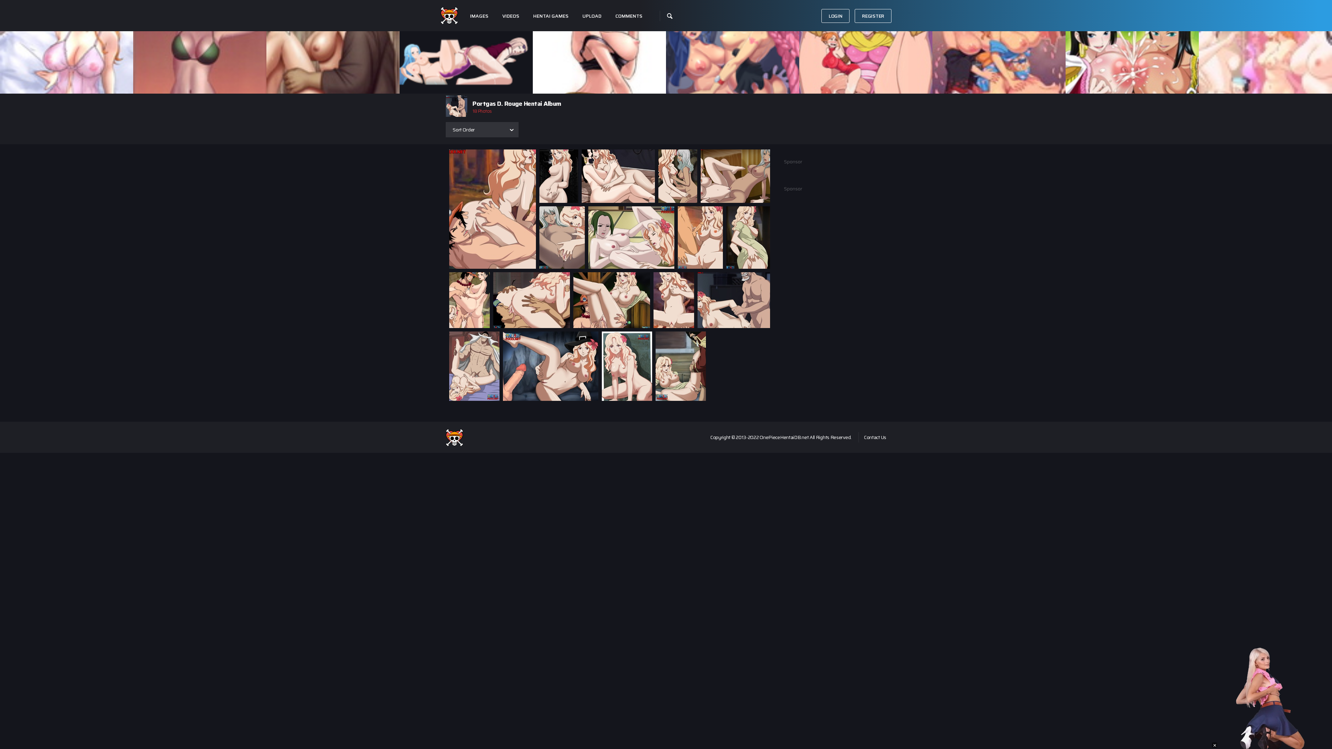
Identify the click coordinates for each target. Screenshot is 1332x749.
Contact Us (875, 437)
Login (836, 16)
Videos (510, 16)
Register (873, 16)
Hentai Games (551, 16)
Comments (628, 16)
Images (479, 16)
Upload (591, 16)
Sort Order (464, 130)
